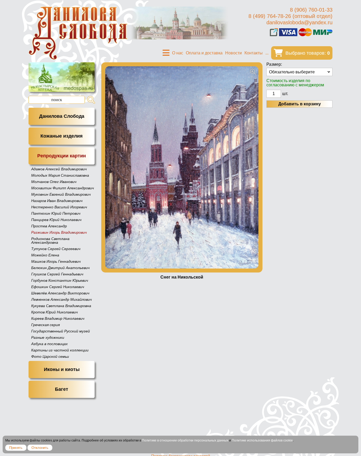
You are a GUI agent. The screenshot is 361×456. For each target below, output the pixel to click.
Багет (61, 389)
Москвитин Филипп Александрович (62, 188)
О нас (177, 53)
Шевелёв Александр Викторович (60, 293)
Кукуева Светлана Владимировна (61, 306)
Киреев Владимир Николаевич (57, 318)
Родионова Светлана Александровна (50, 240)
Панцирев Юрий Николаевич (56, 220)
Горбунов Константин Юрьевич (59, 280)
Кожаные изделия (61, 136)
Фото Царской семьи (50, 356)
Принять (15, 448)
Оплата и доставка (204, 53)
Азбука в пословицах (49, 344)
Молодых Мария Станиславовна (60, 175)
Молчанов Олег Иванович (53, 182)
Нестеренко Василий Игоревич (59, 207)
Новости (233, 53)
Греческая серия (45, 325)
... (267, 53)
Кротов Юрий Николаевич (54, 312)
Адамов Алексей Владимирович (59, 169)
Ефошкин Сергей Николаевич (57, 287)
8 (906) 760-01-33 (311, 10)
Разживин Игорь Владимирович (59, 232)
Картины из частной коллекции (60, 350)
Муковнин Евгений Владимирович (61, 194)
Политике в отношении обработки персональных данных (185, 440)
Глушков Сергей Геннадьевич (57, 274)
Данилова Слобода (61, 116)
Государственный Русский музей (60, 331)
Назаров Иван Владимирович (56, 201)
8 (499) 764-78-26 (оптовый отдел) (290, 16)
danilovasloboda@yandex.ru (299, 22)
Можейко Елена (45, 255)
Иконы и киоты (62, 369)
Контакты (253, 53)
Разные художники (47, 337)
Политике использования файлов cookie (262, 440)
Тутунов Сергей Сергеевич (55, 249)
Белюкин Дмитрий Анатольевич (60, 268)
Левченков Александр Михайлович (61, 299)
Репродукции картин (61, 155)
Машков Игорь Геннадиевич (56, 261)
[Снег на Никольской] (181, 167)
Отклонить (39, 448)
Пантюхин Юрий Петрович (55, 213)
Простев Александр (49, 226)
